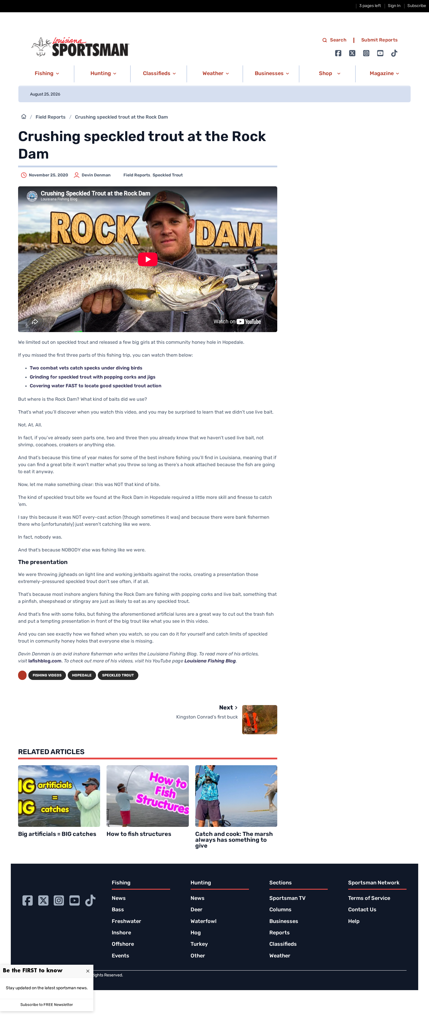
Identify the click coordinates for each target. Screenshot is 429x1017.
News (119, 898)
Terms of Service (369, 898)
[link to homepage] (80, 47)
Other (198, 956)
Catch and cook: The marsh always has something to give (234, 840)
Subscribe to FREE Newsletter (46, 1005)
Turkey (199, 944)
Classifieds (283, 944)
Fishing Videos (47, 675)
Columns (280, 910)
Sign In (394, 6)
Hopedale (82, 675)
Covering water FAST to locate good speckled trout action (95, 386)
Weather (279, 956)
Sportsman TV (287, 898)
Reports (279, 933)
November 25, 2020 (48, 175)
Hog (196, 933)
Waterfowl (204, 921)
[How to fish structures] (148, 796)
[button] (46, 73)
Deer (197, 910)
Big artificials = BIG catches (57, 834)
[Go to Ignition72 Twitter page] (352, 53)
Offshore (123, 944)
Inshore (121, 933)
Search (338, 40)
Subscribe (416, 6)
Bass (118, 910)
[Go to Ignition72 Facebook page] (338, 53)
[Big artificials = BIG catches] (59, 796)
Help (354, 921)
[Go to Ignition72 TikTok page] (394, 53)
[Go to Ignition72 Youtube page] (380, 53)
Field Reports (51, 117)
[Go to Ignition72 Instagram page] (366, 53)
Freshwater (126, 921)
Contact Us (362, 910)
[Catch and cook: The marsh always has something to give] (236, 796)
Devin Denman (96, 175)
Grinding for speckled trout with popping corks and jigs (93, 377)
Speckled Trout (168, 175)
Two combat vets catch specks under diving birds (86, 368)
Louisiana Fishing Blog (210, 661)
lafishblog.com (45, 661)
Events (120, 956)
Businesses (283, 921)
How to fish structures (139, 834)
